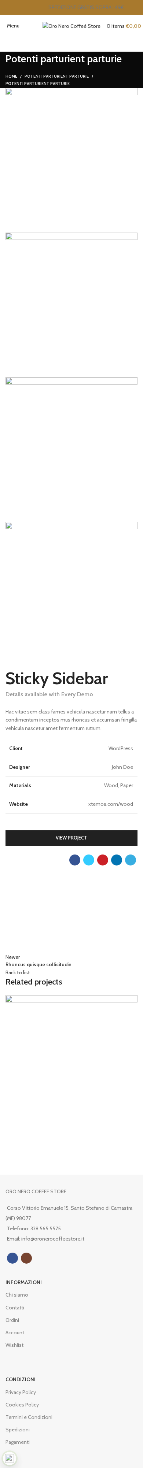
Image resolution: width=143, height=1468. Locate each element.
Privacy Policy (21, 1392)
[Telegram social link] (130, 860)
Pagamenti (18, 1442)
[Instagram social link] (26, 1258)
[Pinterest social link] (102, 860)
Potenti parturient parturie (57, 76)
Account (15, 1332)
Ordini (12, 1320)
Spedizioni (18, 1429)
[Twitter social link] (88, 860)
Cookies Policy (22, 1404)
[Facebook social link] (74, 860)
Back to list (18, 972)
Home (11, 76)
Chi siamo (17, 1294)
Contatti (15, 1307)
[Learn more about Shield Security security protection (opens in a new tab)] (9, 1458)
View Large (132, 1000)
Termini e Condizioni (29, 1417)
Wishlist (14, 1345)
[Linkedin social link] (116, 860)
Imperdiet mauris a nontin (53, 1148)
